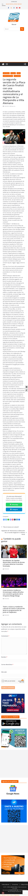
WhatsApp (15, 504)
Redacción (13, 106)
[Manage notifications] (3, 893)
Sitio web (4, 672)
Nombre (4, 657)
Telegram (15, 509)
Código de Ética (24, 884)
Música (18, 73)
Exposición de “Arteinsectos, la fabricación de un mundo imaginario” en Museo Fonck (13, 532)
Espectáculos (6, 73)
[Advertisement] (14, 47)
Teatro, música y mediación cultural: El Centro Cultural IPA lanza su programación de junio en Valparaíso (14, 609)
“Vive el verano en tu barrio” (11, 527)
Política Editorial (5, 884)
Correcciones (15, 884)
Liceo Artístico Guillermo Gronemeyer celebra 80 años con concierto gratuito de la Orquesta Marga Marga (13, 593)
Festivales (13, 73)
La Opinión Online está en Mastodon (10, 895)
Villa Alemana (17, 75)
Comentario (5, 636)
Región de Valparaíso (7, 75)
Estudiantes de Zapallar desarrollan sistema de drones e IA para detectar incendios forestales (14, 563)
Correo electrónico (7, 664)
